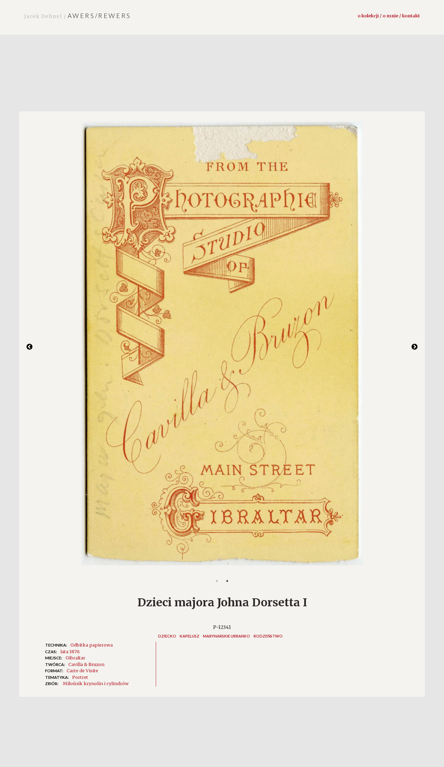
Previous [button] (29, 347)
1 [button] (216, 581)
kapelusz (189, 636)
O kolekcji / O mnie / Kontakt (389, 15)
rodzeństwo (268, 636)
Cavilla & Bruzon (86, 664)
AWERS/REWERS (77, 15)
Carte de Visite (82, 670)
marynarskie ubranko (226, 636)
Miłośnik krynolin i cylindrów (96, 683)
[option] (222, 347)
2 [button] (227, 581)
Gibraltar (75, 657)
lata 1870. (70, 651)
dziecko (167, 636)
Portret (80, 677)
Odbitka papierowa (91, 645)
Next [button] (414, 347)
